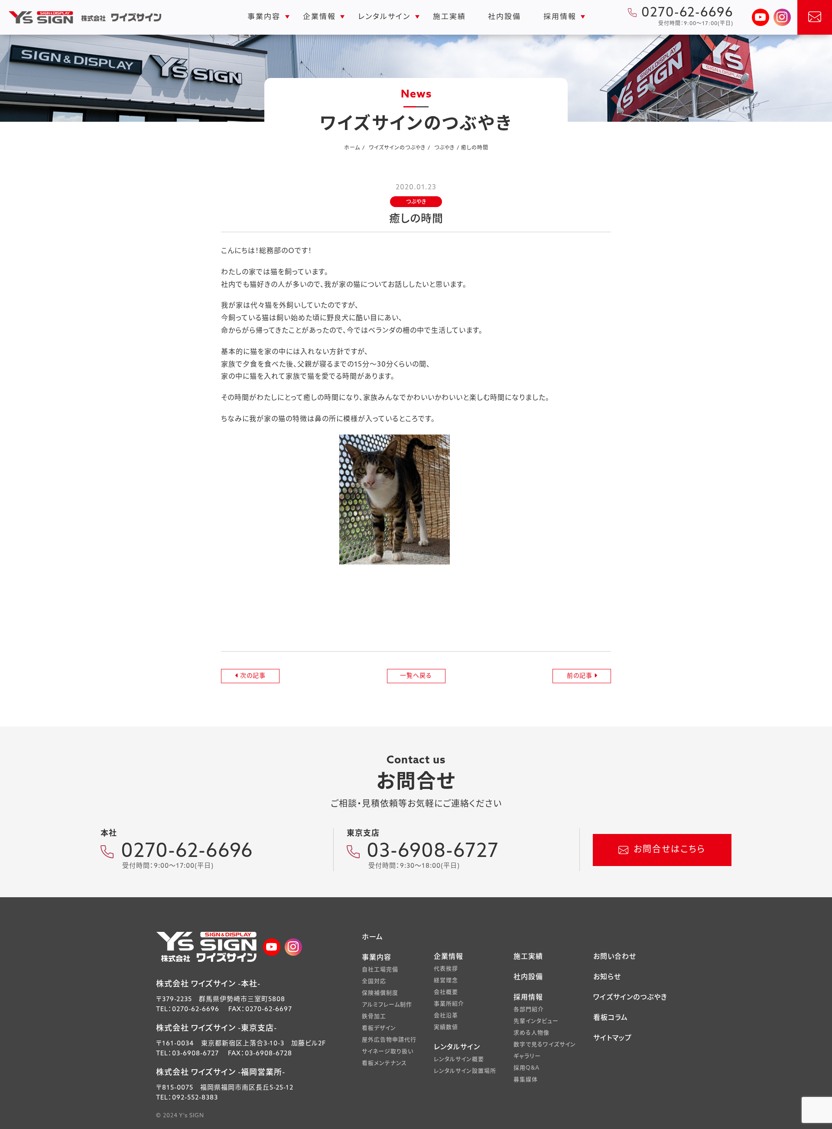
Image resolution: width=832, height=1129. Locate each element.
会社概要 (446, 992)
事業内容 (263, 17)
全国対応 (374, 981)
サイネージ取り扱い (387, 1051)
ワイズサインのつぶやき (630, 997)
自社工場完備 (380, 970)
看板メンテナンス (384, 1063)
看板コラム (610, 1018)
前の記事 (580, 676)
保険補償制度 (380, 993)
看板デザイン (379, 1028)
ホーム (372, 937)
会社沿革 (446, 1016)
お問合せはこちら (669, 850)
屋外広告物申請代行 (389, 1040)
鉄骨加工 (374, 1016)
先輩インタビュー (536, 1021)
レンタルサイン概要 (459, 1059)
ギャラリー (527, 1056)
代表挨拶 (446, 969)
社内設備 (504, 17)
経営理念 (446, 980)
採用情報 (559, 17)
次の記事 (252, 676)
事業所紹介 (449, 1004)
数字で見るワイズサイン (545, 1045)
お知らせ (607, 977)
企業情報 (318, 17)
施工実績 (448, 17)
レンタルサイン (384, 17)
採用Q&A (527, 1068)
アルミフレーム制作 (387, 1005)
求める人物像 (531, 1033)
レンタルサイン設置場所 (465, 1071)
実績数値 (446, 1027)
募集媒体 (526, 1080)
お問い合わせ (614, 957)
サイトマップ (612, 1038)
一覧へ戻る (416, 676)
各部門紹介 (529, 1009)
